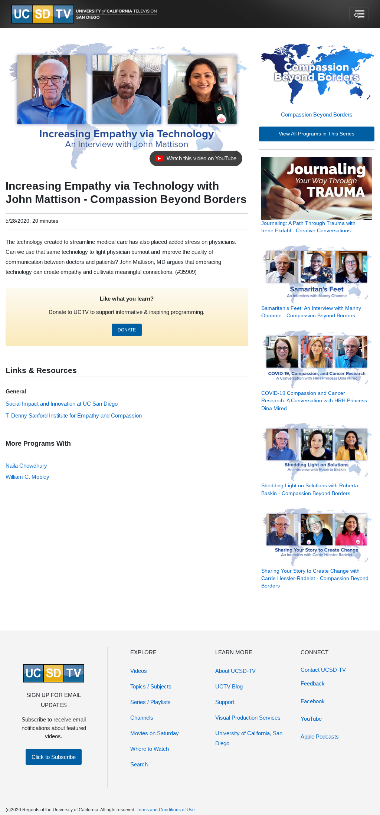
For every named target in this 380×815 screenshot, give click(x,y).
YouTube (311, 719)
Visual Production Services (248, 717)
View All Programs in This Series (316, 134)
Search (139, 764)
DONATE (127, 330)
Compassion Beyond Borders (317, 114)
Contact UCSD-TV (323, 670)
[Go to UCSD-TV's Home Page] (85, 14)
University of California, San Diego (248, 738)
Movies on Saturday (154, 733)
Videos (138, 671)
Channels (141, 717)
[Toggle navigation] (359, 14)
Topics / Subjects (150, 686)
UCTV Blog (229, 686)
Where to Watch (149, 749)
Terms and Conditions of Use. (166, 809)
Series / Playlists (150, 702)
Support (224, 702)
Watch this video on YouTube (195, 160)
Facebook (313, 701)
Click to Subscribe (54, 757)
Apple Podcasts (320, 736)
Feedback (313, 683)
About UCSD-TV (235, 671)
